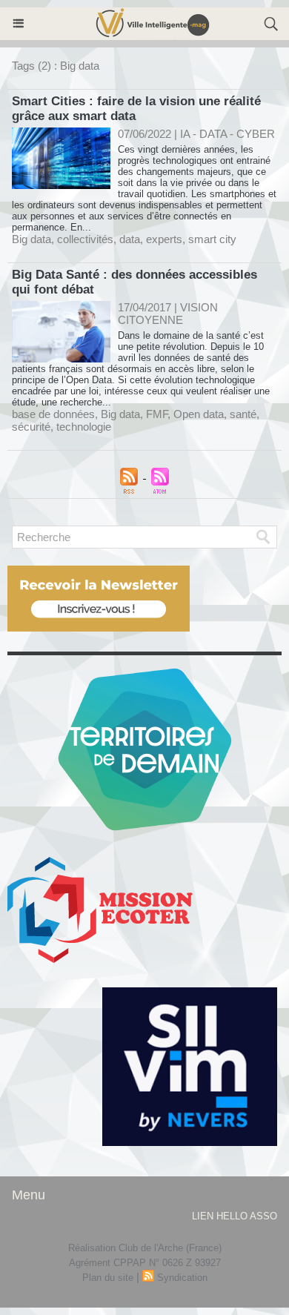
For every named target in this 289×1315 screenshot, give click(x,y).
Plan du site (107, 1277)
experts (164, 239)
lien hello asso (234, 1216)
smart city (212, 239)
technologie (83, 426)
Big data (31, 239)
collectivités (85, 239)
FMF (156, 414)
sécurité (31, 426)
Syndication (182, 1277)
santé (243, 414)
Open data (198, 414)
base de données (53, 414)
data (129, 239)
